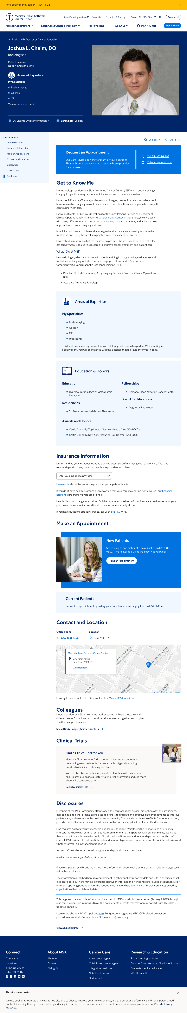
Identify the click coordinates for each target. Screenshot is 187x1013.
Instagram (7, 976)
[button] (97, 17)
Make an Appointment (18, 153)
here (101, 913)
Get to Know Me (15, 142)
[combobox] (84, 476)
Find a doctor (96, 978)
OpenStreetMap (164, 692)
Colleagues (12, 165)
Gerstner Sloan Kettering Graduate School (155, 963)
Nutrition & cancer (99, 973)
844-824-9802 (41, 4)
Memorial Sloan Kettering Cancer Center (88, 653)
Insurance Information (18, 148)
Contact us (12, 958)
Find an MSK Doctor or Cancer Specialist (34, 39)
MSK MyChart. (157, 606)
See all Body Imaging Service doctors (77, 729)
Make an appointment (159, 162)
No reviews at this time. (21, 65)
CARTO (178, 692)
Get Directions (80, 667)
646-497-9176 (118, 511)
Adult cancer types (99, 958)
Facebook (11, 976)
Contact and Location (18, 159)
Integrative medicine (100, 968)
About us (52, 958)
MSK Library (137, 973)
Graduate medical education (147, 968)
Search (171, 17)
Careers (52, 963)
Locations (11, 963)
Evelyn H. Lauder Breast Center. (105, 217)
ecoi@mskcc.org (118, 917)
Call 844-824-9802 (158, 156)
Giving (51, 968)
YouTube (19, 976)
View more (20, 104)
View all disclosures (67, 927)
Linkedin (23, 976)
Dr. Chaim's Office (30, 120)
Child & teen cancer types (103, 963)
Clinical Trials (13, 170)
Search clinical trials (77, 786)
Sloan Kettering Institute (144, 958)
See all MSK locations (122, 698)
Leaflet (157, 692)
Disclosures (12, 176)
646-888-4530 (70, 638)
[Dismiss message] (179, 5)
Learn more (62, 484)
